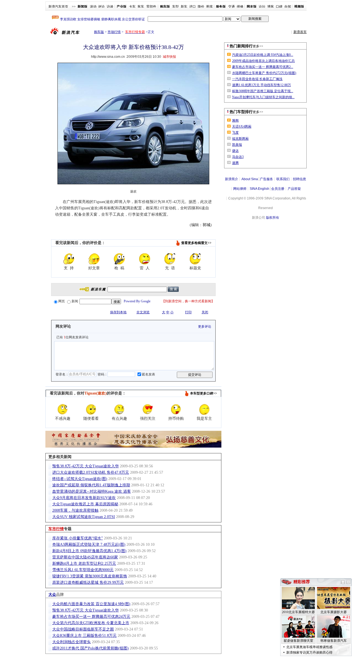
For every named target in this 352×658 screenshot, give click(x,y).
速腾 (235, 163)
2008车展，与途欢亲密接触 (75, 510)
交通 (231, 7)
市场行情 (114, 32)
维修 (240, 7)
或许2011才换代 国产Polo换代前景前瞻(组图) (90, 648)
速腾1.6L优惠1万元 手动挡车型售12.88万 (261, 85)
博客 (270, 7)
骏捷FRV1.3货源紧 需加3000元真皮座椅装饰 (89, 576)
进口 (192, 7)
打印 (188, 312)
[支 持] (68, 258)
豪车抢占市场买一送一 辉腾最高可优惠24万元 (91, 617)
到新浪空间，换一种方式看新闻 (188, 301)
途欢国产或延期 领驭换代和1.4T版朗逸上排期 (91, 485)
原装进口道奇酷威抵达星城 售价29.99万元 (88, 582)
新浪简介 (231, 179)
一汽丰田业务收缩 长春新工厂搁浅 (257, 79)
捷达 (235, 151)
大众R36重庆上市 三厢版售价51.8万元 (84, 636)
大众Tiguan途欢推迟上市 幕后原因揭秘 (85, 504)
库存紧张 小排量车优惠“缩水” (77, 538)
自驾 (287, 7)
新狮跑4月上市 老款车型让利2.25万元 (84, 563)
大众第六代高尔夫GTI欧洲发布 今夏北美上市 (90, 623)
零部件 (151, 7)
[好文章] (94, 258)
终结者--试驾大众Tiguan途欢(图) (79, 479)
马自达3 (238, 157)
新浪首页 (300, 32)
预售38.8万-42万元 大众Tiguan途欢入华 (85, 466)
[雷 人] (144, 258)
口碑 (279, 7)
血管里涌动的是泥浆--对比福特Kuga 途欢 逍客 (91, 491)
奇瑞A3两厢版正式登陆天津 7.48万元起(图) (88, 544)
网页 (61, 301)
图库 (209, 7)
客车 (141, 7)
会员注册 (277, 189)
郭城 (206, 225)
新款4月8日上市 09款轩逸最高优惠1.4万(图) (89, 551)
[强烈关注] (147, 409)
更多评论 (204, 326)
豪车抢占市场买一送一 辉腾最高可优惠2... (262, 67)
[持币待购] (176, 409)
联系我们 (283, 179)
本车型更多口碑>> (203, 393)
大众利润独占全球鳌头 (71, 642)
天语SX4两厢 (241, 126)
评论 (101, 7)
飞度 (235, 133)
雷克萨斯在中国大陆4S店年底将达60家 (85, 557)
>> (74, 7)
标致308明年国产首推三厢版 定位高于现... (262, 91)
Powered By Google (137, 301)
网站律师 (239, 189)
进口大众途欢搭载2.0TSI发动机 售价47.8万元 (90, 472)
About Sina (249, 179)
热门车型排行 (241, 112)
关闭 (205, 312)
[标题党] (195, 258)
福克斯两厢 (240, 139)
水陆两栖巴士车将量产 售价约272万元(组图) (264, 73)
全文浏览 (143, 312)
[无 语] (169, 258)
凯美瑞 (237, 145)
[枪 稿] (119, 258)
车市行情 (56, 529)
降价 (201, 7)
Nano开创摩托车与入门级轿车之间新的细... (263, 97)
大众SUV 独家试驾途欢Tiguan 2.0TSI (83, 517)
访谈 (110, 7)
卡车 (132, 7)
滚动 (93, 7)
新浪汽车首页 (58, 7)
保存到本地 (118, 312)
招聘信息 (299, 179)
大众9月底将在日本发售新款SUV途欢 (84, 498)
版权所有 (272, 218)
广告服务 (266, 179)
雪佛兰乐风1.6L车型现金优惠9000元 (83, 570)
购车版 (99, 32)
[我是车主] (204, 409)
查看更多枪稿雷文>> (196, 243)
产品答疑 (294, 189)
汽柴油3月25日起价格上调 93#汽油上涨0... (262, 55)
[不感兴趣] (62, 409)
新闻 (75, 301)
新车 (184, 7)
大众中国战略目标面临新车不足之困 (83, 629)
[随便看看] (91, 409)
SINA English (259, 189)
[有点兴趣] (119, 409)
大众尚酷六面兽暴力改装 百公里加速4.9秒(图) (91, 604)
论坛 (262, 7)
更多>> (258, 46)
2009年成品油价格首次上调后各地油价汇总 (263, 61)
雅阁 (235, 120)
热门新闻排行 (241, 46)
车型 (175, 7)
